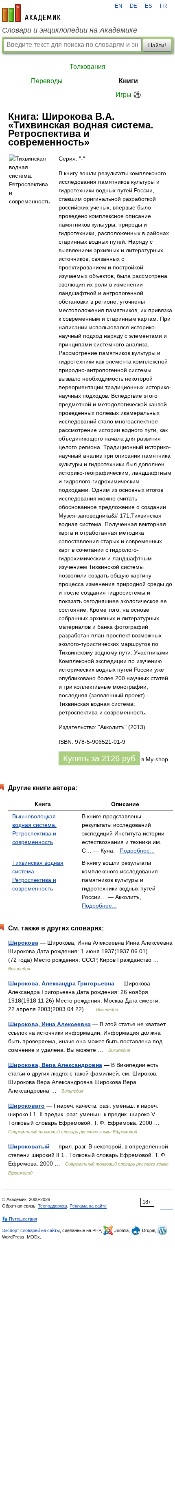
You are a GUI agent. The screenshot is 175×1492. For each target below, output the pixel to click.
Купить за (99, 758)
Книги (128, 80)
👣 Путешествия (19, 1219)
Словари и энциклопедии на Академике (69, 30)
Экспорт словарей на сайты (31, 1230)
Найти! (157, 45)
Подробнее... (137, 850)
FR (163, 6)
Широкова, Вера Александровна (55, 1065)
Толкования (87, 66)
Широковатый (29, 1146)
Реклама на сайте (88, 1205)
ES (148, 6)
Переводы (47, 80)
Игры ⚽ (128, 94)
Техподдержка (52, 1205)
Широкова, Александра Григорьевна (61, 983)
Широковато (26, 1105)
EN (118, 6)
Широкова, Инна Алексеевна (49, 1024)
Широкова (23, 942)
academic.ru (31, 13)
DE (133, 6)
